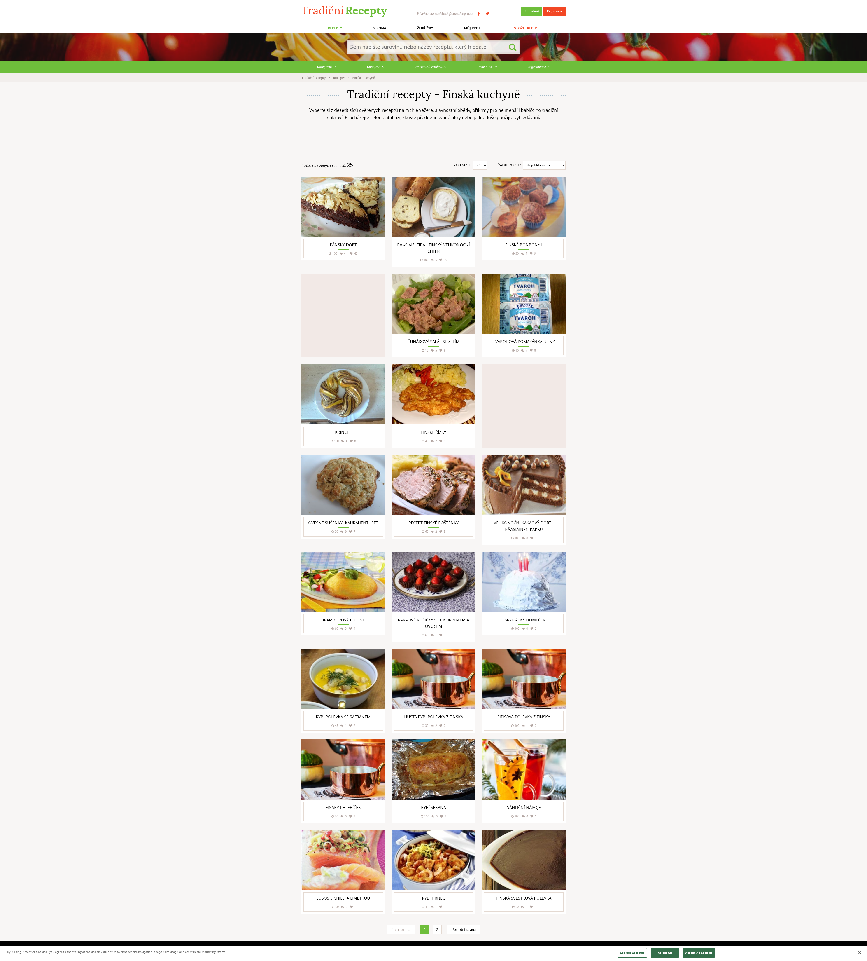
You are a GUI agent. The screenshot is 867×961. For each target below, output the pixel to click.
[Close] (860, 953)
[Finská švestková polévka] (524, 860)
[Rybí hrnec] (433, 860)
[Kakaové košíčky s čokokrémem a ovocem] (433, 582)
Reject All (665, 953)
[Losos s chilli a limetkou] (343, 860)
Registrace (554, 11)
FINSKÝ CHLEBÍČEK (343, 807)
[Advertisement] (433, 142)
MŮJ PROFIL (473, 28)
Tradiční (344, 10)
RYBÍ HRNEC (433, 898)
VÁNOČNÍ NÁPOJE (524, 807)
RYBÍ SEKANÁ (433, 807)
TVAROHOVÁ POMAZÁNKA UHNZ (524, 341)
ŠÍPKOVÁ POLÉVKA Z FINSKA (523, 717)
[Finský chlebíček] (343, 769)
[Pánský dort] (343, 207)
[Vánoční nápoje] (524, 769)
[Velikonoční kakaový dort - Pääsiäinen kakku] (524, 485)
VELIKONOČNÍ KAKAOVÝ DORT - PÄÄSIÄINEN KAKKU (524, 526)
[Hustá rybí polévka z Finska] (433, 679)
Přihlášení (531, 11)
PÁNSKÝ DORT (343, 244)
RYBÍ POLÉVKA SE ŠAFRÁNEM (343, 717)
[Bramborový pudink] (343, 582)
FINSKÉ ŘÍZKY (433, 432)
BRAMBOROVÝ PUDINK (343, 620)
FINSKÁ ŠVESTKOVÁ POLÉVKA (523, 898)
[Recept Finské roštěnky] (433, 485)
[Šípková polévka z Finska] (524, 679)
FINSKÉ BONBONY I (523, 244)
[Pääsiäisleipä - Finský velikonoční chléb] (433, 207)
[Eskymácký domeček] (524, 582)
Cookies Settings (632, 953)
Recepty (339, 78)
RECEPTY (335, 28)
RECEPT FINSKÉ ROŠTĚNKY (433, 522)
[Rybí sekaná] (433, 769)
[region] (433, 953)
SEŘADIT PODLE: (507, 165)
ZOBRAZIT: (462, 165)
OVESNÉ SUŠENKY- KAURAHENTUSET (343, 522)
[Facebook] (478, 14)
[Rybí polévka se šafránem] (343, 679)
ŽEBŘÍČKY (425, 28)
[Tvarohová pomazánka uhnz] (524, 304)
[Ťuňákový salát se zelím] (433, 304)
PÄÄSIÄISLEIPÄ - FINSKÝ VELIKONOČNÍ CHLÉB (433, 248)
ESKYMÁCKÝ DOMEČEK (523, 620)
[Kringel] (343, 394)
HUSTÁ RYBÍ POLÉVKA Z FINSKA (433, 717)
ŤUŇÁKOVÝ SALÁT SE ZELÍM (433, 341)
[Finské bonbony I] (524, 207)
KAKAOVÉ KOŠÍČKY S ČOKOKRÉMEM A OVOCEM (433, 623)
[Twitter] (487, 14)
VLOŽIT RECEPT (526, 28)
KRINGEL (343, 432)
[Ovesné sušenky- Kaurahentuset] (343, 485)
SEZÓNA (379, 28)
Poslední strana (464, 929)
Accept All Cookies (698, 953)
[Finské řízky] (433, 394)
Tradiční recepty (313, 78)
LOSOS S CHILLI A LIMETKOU (343, 898)
